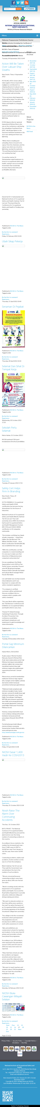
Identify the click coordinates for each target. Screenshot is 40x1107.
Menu (4, 35)
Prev (13, 1025)
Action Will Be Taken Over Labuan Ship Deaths (13, 67)
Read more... (6, 234)
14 (7, 1027)
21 (15, 1029)
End (7, 1031)
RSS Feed (30, 131)
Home (4, 45)
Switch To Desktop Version (20, 1106)
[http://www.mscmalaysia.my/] (17, 1048)
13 (22, 1025)
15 (11, 1027)
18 (23, 1027)
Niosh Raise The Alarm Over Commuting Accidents (10, 815)
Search (19, 9)
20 (11, 1029)
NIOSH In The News (25, 45)
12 (18, 1025)
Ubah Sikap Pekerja (12, 241)
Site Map (24, 1042)
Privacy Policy (6, 1040)
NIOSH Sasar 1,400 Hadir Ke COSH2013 (13, 753)
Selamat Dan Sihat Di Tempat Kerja (13, 367)
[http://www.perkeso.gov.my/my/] (34, 1048)
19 (7, 1029)
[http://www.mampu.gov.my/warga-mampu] (19, 1054)
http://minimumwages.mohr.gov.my (13, 732)
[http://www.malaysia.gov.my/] (5, 1048)
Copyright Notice (30, 1040)
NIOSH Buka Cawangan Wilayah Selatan (12, 996)
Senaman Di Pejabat (13, 306)
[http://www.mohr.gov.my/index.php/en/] (22, 1048)
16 (15, 1027)
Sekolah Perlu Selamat (9, 429)
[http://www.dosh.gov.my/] (28, 1048)
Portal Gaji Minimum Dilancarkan (13, 645)
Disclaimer (15, 1042)
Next (19, 1029)
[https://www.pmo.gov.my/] (11, 1048)
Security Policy (17, 1040)
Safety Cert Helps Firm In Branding (11, 489)
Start (7, 1025)
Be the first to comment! (10, 232)
